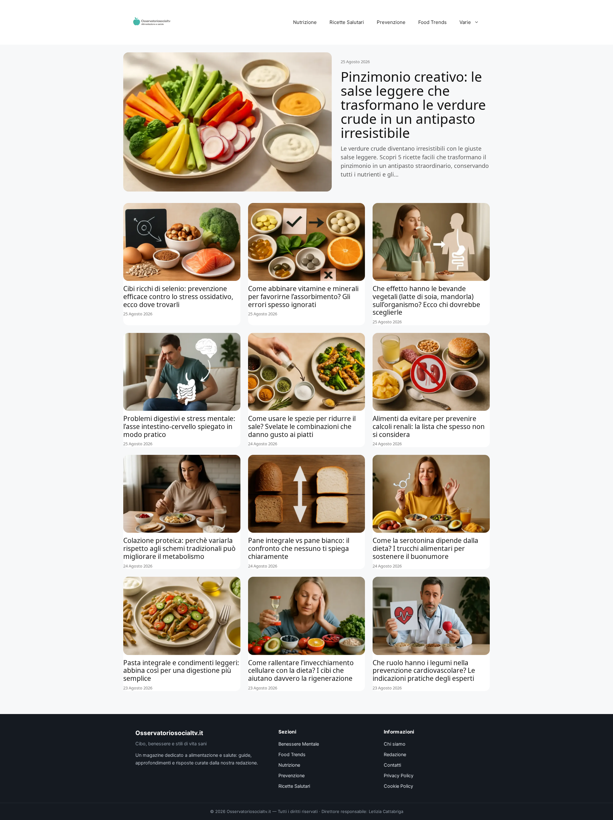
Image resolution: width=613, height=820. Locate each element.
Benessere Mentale (298, 744)
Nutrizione (305, 22)
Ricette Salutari (346, 22)
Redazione (395, 754)
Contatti (392, 765)
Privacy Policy (398, 776)
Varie (465, 22)
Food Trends (432, 22)
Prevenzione (391, 22)
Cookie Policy (398, 786)
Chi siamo (394, 744)
